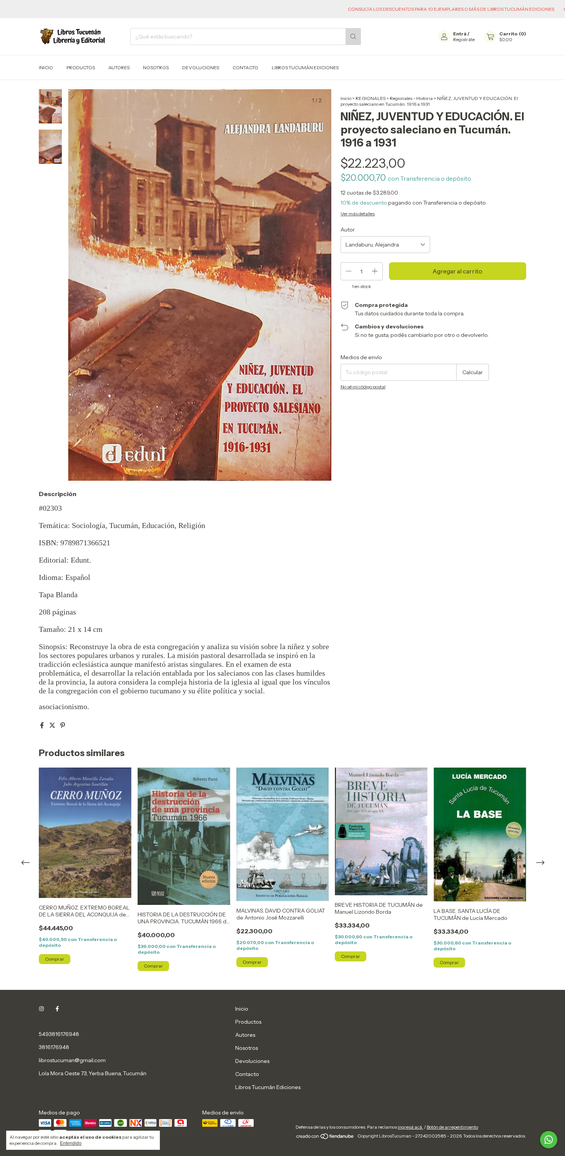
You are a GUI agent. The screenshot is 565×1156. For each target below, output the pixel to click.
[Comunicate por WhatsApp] (548, 1139)
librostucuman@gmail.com (72, 1060)
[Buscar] (353, 36)
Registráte (464, 39)
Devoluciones (200, 67)
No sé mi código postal (363, 387)
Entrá (460, 34)
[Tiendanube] (325, 1138)
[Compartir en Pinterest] (63, 725)
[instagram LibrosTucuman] (41, 1008)
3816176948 (54, 1047)
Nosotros (156, 67)
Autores (119, 67)
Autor (348, 229)
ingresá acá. (410, 1127)
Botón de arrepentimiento (452, 1127)
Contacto (245, 67)
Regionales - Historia (411, 98)
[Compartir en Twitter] (52, 725)
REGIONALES (371, 98)
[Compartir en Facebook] (42, 725)
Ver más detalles (358, 214)
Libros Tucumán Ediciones (305, 67)
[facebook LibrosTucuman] (57, 1008)
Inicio (46, 67)
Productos (80, 67)
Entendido (70, 1143)
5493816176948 (59, 1034)
